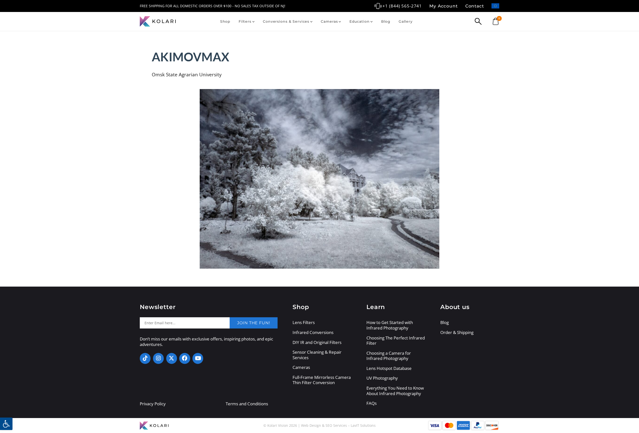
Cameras (329, 21)
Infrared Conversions (313, 332)
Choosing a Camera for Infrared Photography (388, 355)
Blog (385, 21)
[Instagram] (158, 358)
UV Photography (382, 378)
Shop (225, 21)
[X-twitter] (171, 358)
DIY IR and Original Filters (317, 342)
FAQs (371, 403)
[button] (6, 424)
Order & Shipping (457, 332)
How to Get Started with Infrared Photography (389, 325)
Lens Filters (304, 322)
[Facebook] (184, 358)
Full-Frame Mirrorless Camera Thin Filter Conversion (322, 380)
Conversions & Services (286, 21)
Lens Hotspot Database (389, 368)
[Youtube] (197, 358)
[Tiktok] (145, 358)
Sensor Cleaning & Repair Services (317, 354)
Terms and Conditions (247, 403)
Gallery (406, 21)
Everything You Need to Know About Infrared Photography (395, 390)
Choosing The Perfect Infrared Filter (395, 340)
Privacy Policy (153, 403)
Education (359, 21)
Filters (245, 21)
